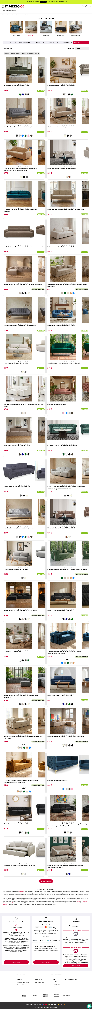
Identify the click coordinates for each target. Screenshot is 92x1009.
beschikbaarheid (24, 42)
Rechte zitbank (18, 14)
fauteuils (30, 902)
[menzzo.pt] (64, 1004)
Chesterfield (60, 35)
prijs (10, 42)
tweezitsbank (22, 891)
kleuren (38, 42)
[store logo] (43, 6)
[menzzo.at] (55, 1004)
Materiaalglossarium (23, 985)
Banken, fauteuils (9, 14)
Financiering (38, 979)
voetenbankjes (37, 902)
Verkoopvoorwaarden (71, 979)
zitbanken (5, 904)
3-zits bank (31, 35)
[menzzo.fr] (43, 1004)
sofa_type (66, 42)
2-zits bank (16, 35)
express (19, 902)
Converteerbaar (75, 35)
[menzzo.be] (58, 1004)
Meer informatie (16, 962)
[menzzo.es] (61, 1004)
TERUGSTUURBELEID (23, 982)
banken (78, 901)
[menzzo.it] (49, 1004)
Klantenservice (39, 982)
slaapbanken (13, 902)
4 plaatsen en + (46, 35)
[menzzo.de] (46, 1004)
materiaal (52, 42)
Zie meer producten (46, 881)
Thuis (3, 14)
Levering (19, 979)
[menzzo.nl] (52, 1004)
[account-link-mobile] (83, 6)
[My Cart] (86, 6)
